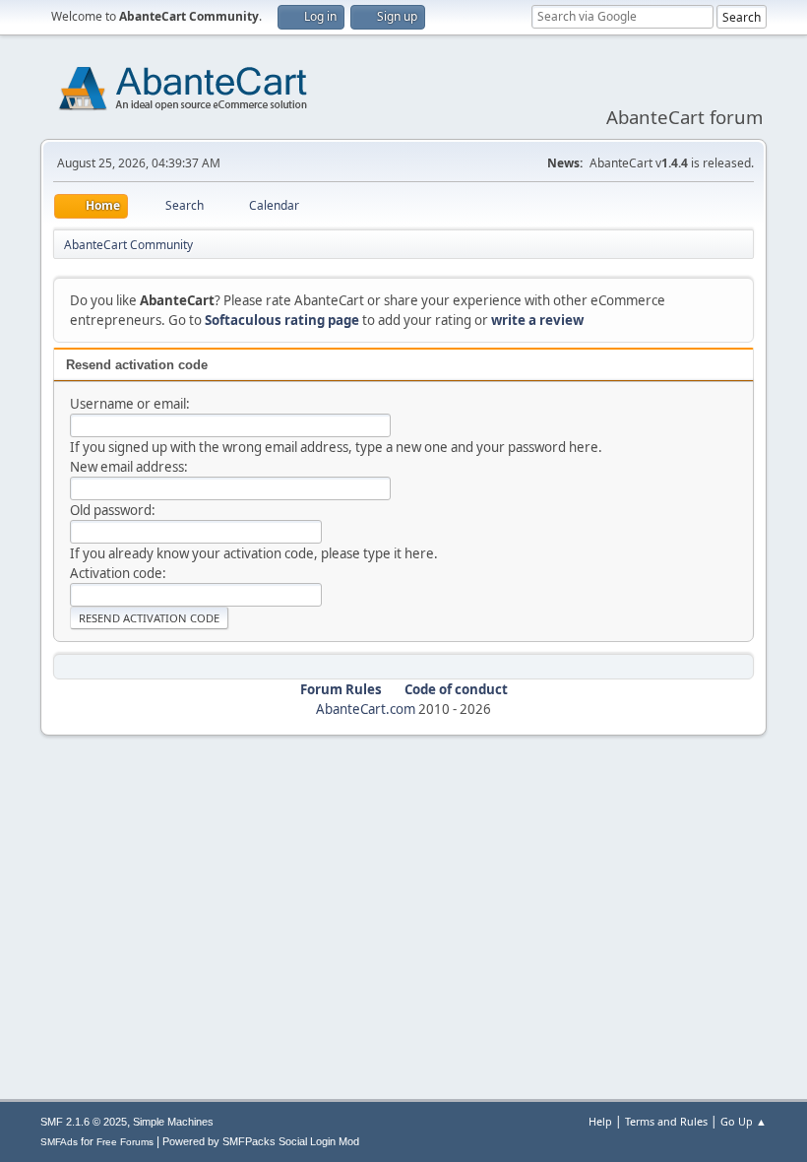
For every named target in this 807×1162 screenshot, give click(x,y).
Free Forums (125, 1141)
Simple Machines (173, 1122)
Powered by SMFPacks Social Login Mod (260, 1141)
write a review (537, 320)
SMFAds (59, 1141)
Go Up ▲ (743, 1121)
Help (600, 1121)
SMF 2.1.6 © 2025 (83, 1122)
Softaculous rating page (282, 320)
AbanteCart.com (365, 709)
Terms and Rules (666, 1121)
